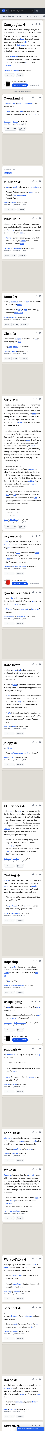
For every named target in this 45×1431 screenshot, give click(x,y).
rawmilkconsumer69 (18, 985)
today (34, 1402)
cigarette (31, 1175)
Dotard (6, 317)
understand (10, 103)
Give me (9, 609)
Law (35, 497)
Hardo (6, 1409)
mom (10, 346)
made (15, 1324)
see (13, 1010)
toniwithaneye (17, 248)
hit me (15, 346)
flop (19, 341)
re (8, 230)
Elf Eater (15, 122)
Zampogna (7, 70)
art (25, 1316)
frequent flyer (9, 544)
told (21, 111)
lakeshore (16, 859)
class (39, 1394)
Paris (37, 552)
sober (12, 230)
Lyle (14, 845)
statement (28, 103)
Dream (33, 484)
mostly (15, 187)
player (31, 192)
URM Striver (14, 520)
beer (10, 811)
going (19, 310)
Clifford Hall (14, 1154)
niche (11, 598)
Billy (9, 695)
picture (14, 967)
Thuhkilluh (13, 1409)
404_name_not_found (19, 567)
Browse (19, 16)
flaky (38, 1054)
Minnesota (8, 1138)
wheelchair (17, 1275)
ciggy (37, 1197)
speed (6, 886)
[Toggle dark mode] (42, 11)
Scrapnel (6, 1332)
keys (22, 39)
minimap (6, 203)
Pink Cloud (7, 248)
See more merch (34, 85)
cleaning (9, 845)
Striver (6, 520)
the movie (35, 609)
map (7, 187)
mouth (12, 1200)
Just (8, 559)
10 (9, 980)
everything (35, 187)
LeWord (13, 203)
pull (12, 753)
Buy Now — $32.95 (20, 85)
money (23, 241)
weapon (18, 339)
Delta (6, 541)
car (11, 748)
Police (6, 880)
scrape (31, 1077)
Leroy (8, 111)
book (18, 552)
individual (14, 302)
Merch (21, 75)
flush (39, 1015)
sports (21, 1394)
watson (12, 758)
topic (19, 103)
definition (28, 1267)
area (13, 1054)
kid (36, 339)
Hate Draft (7, 727)
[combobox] (21, 11)
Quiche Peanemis (9, 617)
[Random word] (32, 11)
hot (20, 1149)
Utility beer (7, 859)
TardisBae (14, 351)
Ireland (8, 65)
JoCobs (14, 1085)
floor (32, 1327)
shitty (7, 748)
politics (31, 481)
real (19, 670)
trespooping (8, 1023)
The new (9, 238)
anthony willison (15, 1211)
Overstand (7, 122)
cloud (22, 243)
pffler (14, 727)
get (25, 310)
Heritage (36, 16)
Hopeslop (7, 985)
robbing (33, 114)
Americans (14, 56)
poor (9, 547)
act (8, 1007)
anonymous (13, 317)
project (30, 1316)
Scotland (28, 62)
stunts (26, 753)
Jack (21, 1402)
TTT (7, 494)
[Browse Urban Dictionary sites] (4, 11)
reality (21, 233)
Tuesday (7, 828)
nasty (12, 1018)
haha (22, 1287)
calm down (18, 312)
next (38, 1007)
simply (29, 1149)
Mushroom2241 (21, 617)
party (38, 1324)
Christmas (21, 45)
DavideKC (16, 70)
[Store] (37, 11)
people (34, 886)
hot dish (6, 1154)
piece (34, 601)
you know (23, 195)
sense (19, 304)
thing (16, 1018)
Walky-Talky (7, 1292)
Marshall (32, 469)
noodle (16, 1149)
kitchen (9, 1203)
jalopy (6, 758)
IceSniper (14, 1332)
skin (26, 42)
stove (5, 1211)
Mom (8, 1077)
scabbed (8, 1054)
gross (14, 1071)
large (22, 1141)
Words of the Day (8, 16)
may (34, 413)
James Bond (18, 753)
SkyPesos (7, 567)
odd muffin (16, 1292)
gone (28, 440)
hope (9, 906)
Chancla (6, 351)
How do (16, 195)
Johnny (14, 906)
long (27, 302)
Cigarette (7, 1175)
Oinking (6, 913)
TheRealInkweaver (20, 1023)
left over (14, 1316)
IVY (15, 494)
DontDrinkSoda (15, 913)
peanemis (24, 609)
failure (33, 446)
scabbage (7, 1085)
